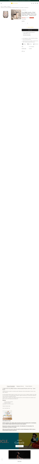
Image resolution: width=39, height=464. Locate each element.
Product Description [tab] (11, 386)
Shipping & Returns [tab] (20, 386)
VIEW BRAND (19, 446)
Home (1, 6)
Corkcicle (8, 6)
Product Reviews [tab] (28, 386)
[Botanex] (14, 3)
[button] (37, 3)
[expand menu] (1, 3)
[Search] (32, 3)
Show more (19, 461)
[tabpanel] (19, 409)
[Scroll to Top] (37, 459)
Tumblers (5, 6)
